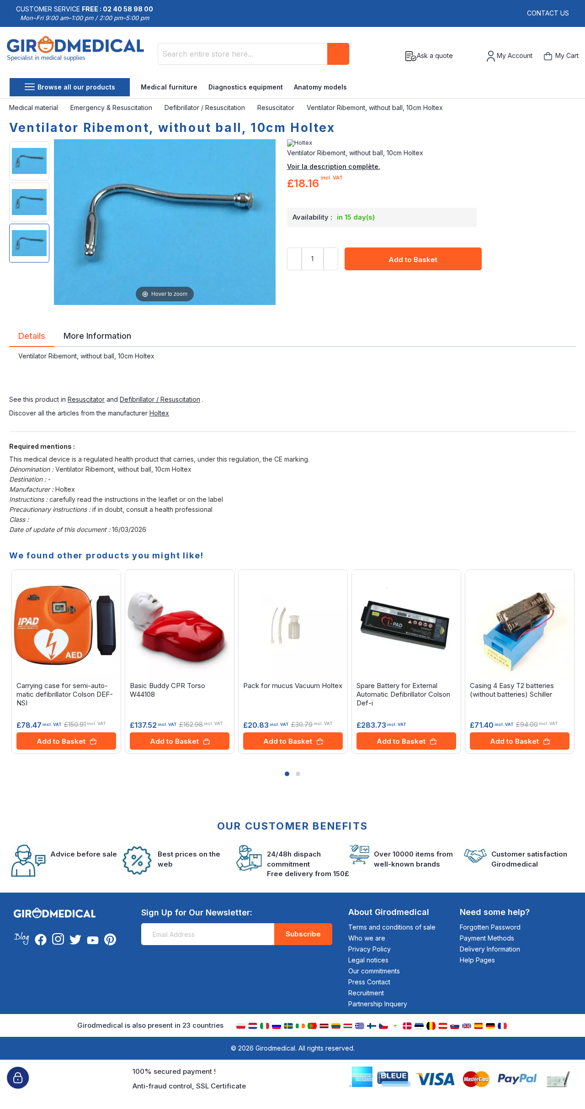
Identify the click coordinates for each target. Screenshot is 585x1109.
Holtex (159, 413)
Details (31, 335)
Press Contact (369, 982)
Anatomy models (320, 87)
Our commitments (374, 971)
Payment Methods (487, 938)
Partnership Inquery (377, 1004)
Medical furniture (169, 87)
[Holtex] (431, 143)
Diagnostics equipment (245, 87)
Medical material (34, 107)
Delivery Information (490, 949)
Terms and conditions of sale (392, 927)
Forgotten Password (490, 927)
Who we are (366, 938)
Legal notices (368, 960)
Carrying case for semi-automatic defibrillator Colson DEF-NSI (64, 694)
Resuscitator (276, 107)
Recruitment (366, 993)
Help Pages (477, 960)
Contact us (548, 13)
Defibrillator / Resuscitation (206, 107)
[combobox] (254, 54)
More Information (97, 335)
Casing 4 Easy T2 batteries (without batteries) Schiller (512, 690)
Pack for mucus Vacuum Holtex (292, 685)
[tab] (31, 337)
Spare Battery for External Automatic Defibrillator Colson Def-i (403, 694)
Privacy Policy (369, 949)
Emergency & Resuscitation (112, 107)
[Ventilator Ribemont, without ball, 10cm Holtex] (29, 161)
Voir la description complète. (333, 166)
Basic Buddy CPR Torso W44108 (167, 690)
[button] (287, 774)
